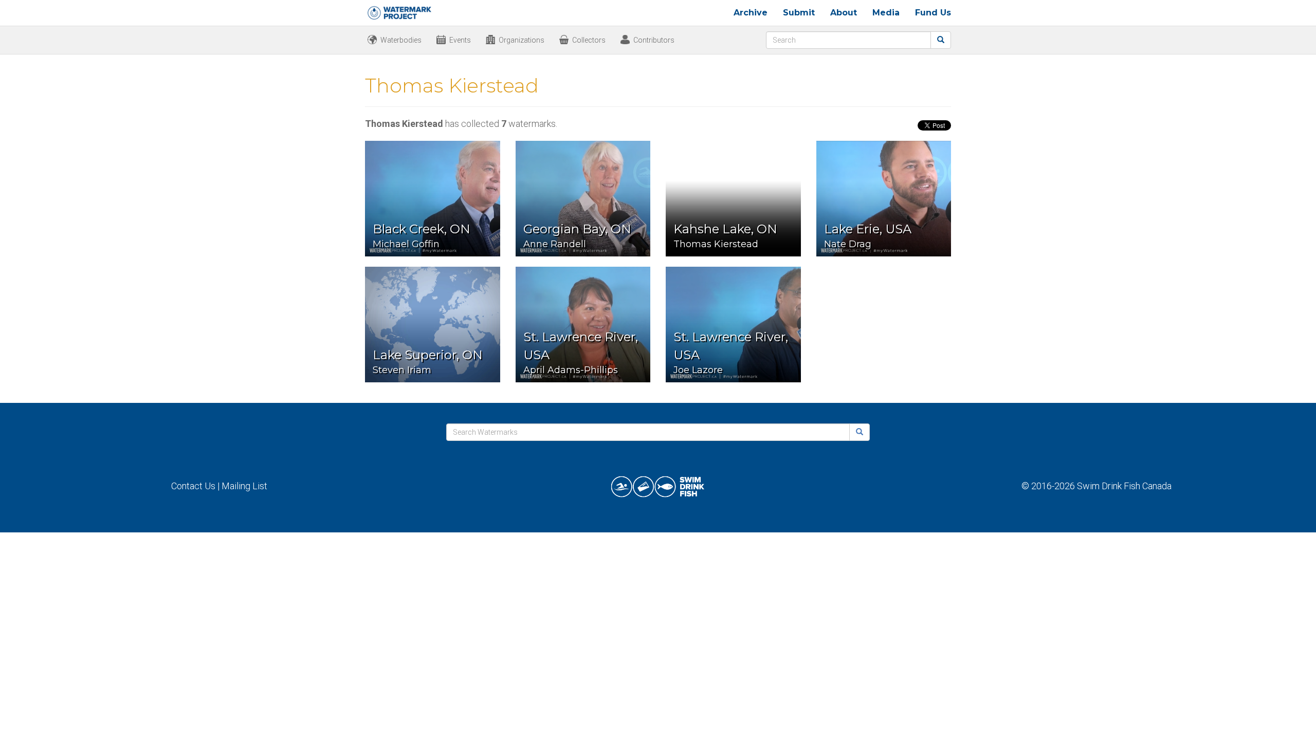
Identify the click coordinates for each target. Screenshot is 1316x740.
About (843, 12)
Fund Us (933, 12)
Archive (750, 12)
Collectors (589, 40)
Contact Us (193, 485)
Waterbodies (401, 40)
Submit (799, 12)
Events (460, 40)
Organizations (521, 40)
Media (886, 12)
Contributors (653, 40)
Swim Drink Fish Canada (1124, 485)
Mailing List (244, 485)
